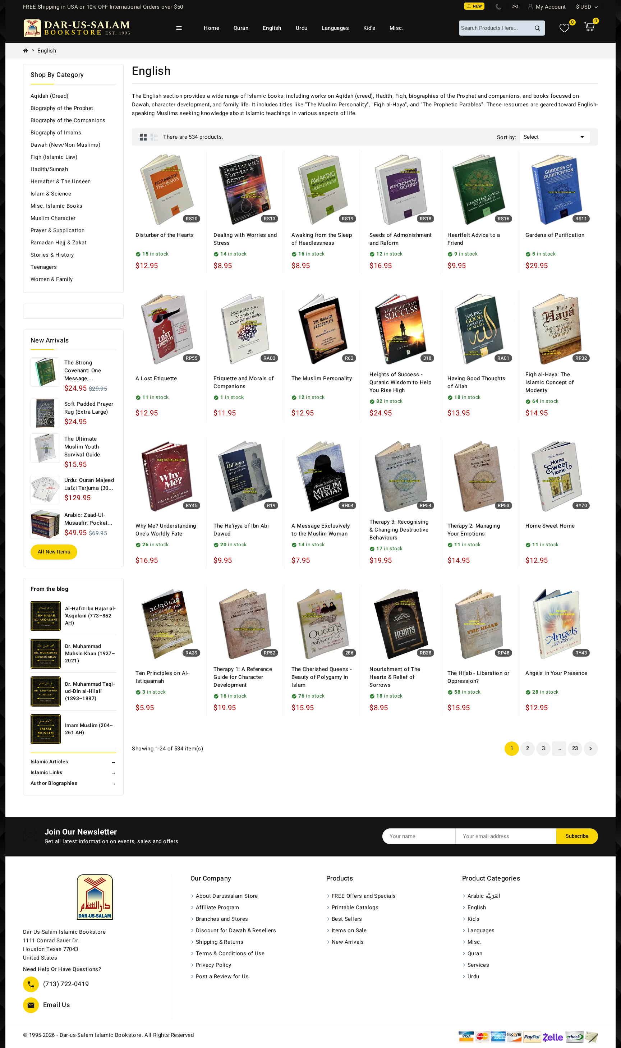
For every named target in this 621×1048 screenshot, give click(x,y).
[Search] (537, 28)
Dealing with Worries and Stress (245, 239)
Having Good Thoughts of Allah (476, 382)
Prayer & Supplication (57, 230)
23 (575, 748)
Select (555, 137)
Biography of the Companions (68, 120)
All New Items (54, 552)
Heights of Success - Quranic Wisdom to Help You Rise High (400, 382)
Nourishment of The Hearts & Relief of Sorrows (394, 677)
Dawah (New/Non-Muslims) (65, 145)
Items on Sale (349, 930)
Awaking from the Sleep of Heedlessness (321, 239)
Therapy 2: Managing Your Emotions (473, 530)
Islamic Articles (73, 762)
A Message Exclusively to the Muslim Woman (320, 530)
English (272, 28)
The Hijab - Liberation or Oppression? (478, 677)
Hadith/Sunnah (49, 169)
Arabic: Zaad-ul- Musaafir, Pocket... (88, 519)
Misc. (397, 28)
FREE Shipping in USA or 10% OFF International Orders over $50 (103, 7)
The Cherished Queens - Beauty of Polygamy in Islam (321, 677)
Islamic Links (73, 772)
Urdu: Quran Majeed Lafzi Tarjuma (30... (89, 484)
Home (211, 28)
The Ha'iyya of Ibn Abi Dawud (241, 530)
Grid (143, 137)
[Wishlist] (564, 28)
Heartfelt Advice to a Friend (473, 239)
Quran (241, 28)
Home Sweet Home (550, 526)
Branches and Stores (222, 919)
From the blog (49, 589)
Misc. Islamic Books (57, 206)
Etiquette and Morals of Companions (243, 382)
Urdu (302, 28)
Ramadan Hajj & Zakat (59, 243)
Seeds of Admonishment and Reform (400, 239)
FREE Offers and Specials (364, 896)
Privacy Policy (213, 965)
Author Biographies (73, 783)
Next (590, 748)
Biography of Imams (56, 133)
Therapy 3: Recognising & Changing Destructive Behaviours (398, 530)
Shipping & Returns (219, 942)
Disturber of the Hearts (164, 235)
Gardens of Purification (554, 235)
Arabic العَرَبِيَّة (484, 896)
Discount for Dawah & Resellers (236, 930)
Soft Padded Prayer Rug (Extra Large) (88, 408)
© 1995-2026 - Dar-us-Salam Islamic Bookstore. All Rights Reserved (108, 1035)
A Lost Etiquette (156, 378)
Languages (335, 28)
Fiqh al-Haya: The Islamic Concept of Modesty (549, 382)
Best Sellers (347, 919)
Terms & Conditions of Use (230, 953)
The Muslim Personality (321, 378)
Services (478, 965)
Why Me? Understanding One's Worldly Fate (165, 530)
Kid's (369, 28)
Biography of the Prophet (62, 108)
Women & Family (52, 279)
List (154, 137)
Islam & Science (51, 194)
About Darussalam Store (227, 896)
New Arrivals (348, 942)
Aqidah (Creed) (50, 96)
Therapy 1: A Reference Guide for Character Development (242, 677)
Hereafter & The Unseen (61, 181)
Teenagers (44, 267)
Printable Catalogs (355, 907)
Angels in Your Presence (556, 673)
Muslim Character (53, 218)
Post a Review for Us (222, 976)
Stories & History (52, 255)
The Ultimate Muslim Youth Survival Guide (82, 447)
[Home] (28, 51)
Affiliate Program (217, 907)
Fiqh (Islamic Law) (54, 157)
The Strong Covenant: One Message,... (82, 370)
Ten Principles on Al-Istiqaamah (162, 677)
